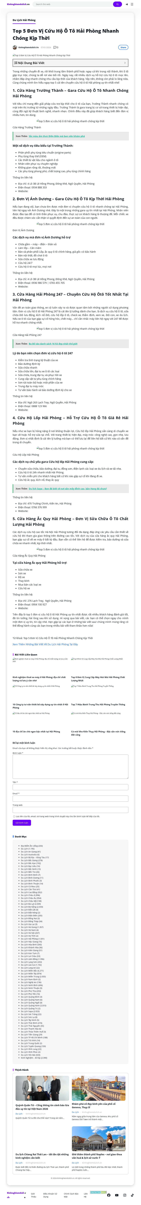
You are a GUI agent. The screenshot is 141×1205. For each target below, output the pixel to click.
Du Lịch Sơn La (28, 1017)
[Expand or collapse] (125, 63)
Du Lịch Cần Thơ (28, 889)
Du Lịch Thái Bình (29, 1023)
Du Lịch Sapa (27, 1011)
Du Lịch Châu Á (28, 895)
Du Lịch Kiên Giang (29, 950)
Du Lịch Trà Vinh (28, 1040)
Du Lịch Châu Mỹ (28, 901)
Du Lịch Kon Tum (29, 953)
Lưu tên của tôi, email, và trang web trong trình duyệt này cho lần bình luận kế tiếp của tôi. (58, 816)
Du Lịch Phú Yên (28, 994)
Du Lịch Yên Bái (28, 1055)
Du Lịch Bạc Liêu (28, 866)
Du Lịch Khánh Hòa (30, 947)
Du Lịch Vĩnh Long (29, 1049)
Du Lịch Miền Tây (28, 973)
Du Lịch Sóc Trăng (29, 1014)
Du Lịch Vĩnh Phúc (29, 1052)
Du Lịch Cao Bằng (29, 892)
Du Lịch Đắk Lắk (28, 909)
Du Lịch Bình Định (29, 875)
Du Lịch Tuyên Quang (31, 1046)
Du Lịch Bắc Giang (29, 860)
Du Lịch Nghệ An (28, 982)
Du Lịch (24, 848)
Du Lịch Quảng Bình (30, 997)
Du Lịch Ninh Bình (29, 985)
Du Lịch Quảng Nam (30, 999)
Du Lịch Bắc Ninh (29, 869)
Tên (15, 782)
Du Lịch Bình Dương (30, 877)
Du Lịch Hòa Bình (29, 944)
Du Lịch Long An (28, 967)
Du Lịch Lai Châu (28, 956)
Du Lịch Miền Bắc (29, 970)
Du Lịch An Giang (29, 851)
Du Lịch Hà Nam (28, 930)
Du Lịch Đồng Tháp (29, 921)
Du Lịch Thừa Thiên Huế (32, 1031)
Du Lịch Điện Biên (29, 915)
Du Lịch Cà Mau (28, 886)
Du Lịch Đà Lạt (27, 904)
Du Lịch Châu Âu (28, 898)
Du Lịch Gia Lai (28, 924)
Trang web (17, 805)
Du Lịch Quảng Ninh (30, 1005)
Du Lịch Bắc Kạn (28, 863)
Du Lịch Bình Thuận (30, 883)
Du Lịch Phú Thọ (28, 991)
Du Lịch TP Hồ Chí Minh (32, 1037)
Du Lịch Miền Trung (30, 976)
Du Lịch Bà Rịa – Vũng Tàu (33, 857)
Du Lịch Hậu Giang (29, 941)
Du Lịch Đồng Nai (29, 918)
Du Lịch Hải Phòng (29, 938)
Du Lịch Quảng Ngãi (30, 1002)
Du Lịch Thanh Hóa (29, 1028)
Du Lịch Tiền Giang (29, 1034)
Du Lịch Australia (29, 854)
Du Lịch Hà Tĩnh (28, 936)
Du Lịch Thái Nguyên (30, 1026)
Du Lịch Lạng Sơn (29, 962)
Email (16, 793)
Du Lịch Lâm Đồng (29, 959)
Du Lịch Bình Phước (30, 880)
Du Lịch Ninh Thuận (30, 988)
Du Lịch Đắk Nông (29, 912)
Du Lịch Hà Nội (28, 933)
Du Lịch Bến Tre (28, 872)
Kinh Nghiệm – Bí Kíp (30, 1057)
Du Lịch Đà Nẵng (28, 906)
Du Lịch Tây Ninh (28, 1020)
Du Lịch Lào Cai (28, 965)
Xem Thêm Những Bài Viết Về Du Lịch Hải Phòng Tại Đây (45, 644)
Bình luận (18, 753)
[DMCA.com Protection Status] (98, 1195)
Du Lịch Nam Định (29, 979)
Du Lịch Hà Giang (29, 927)
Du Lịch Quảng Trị (29, 1008)
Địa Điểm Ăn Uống (29, 845)
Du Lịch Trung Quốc (30, 1043)
